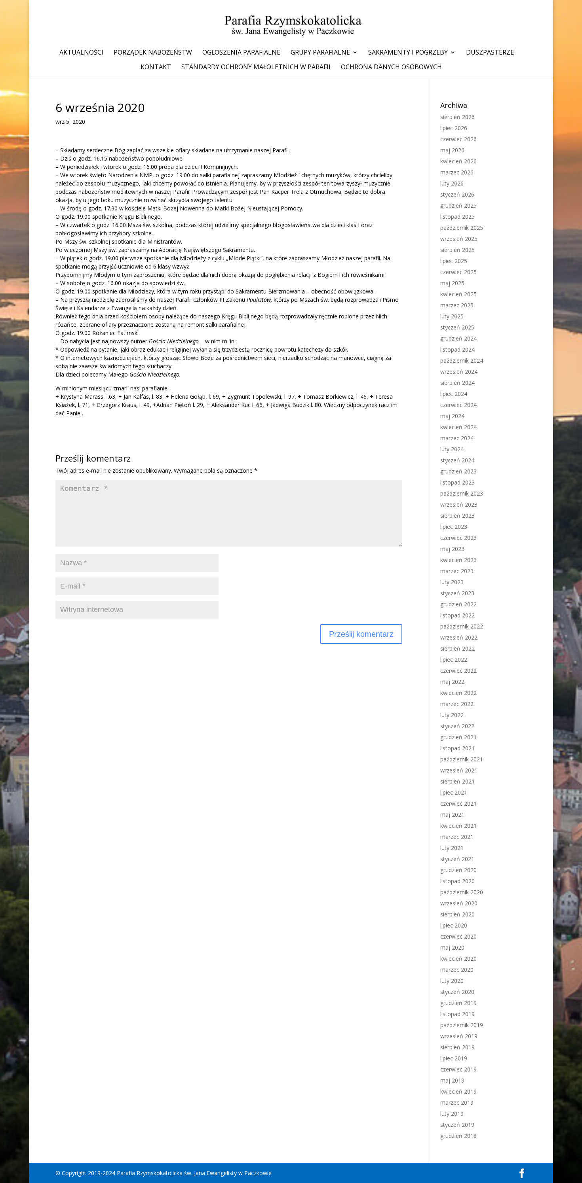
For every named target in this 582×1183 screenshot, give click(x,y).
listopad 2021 (457, 748)
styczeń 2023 (457, 593)
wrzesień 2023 (458, 504)
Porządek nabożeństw (153, 53)
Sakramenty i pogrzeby (408, 53)
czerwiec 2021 (458, 803)
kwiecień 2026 (458, 161)
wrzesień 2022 (458, 637)
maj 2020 (452, 947)
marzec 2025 (457, 305)
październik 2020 (461, 892)
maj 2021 (452, 814)
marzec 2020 (457, 969)
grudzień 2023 (458, 471)
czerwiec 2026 (458, 139)
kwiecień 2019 (458, 1091)
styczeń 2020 (457, 992)
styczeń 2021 (457, 859)
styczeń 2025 (457, 327)
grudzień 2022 (458, 604)
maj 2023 (452, 549)
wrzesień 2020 (458, 903)
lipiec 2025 (453, 261)
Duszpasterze (490, 53)
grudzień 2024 (458, 338)
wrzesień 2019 (458, 1036)
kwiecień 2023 (458, 560)
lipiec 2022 (453, 659)
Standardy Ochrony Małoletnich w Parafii (256, 67)
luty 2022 (452, 715)
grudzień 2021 (458, 737)
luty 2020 (452, 980)
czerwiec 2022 (458, 670)
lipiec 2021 (453, 792)
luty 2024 (452, 449)
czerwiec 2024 (458, 405)
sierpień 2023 (457, 515)
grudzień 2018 (458, 1135)
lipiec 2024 (453, 393)
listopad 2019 (457, 1014)
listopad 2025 (457, 216)
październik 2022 (461, 626)
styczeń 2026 (457, 194)
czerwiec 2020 (458, 936)
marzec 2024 (457, 438)
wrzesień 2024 (458, 371)
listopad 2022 (457, 615)
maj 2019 (452, 1080)
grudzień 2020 (458, 870)
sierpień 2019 (457, 1047)
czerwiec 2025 (458, 272)
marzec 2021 (457, 836)
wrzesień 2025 (458, 238)
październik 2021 (461, 759)
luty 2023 (452, 582)
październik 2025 (461, 227)
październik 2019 (461, 1025)
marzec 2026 (457, 172)
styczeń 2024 (457, 460)
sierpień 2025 (457, 250)
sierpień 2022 (457, 648)
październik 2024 (461, 360)
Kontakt (156, 67)
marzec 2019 (457, 1102)
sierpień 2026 (457, 117)
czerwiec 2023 (458, 537)
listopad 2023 (457, 482)
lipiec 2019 (453, 1058)
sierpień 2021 (457, 781)
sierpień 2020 (457, 914)
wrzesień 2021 (458, 770)
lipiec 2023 (453, 526)
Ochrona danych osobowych (391, 67)
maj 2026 (452, 150)
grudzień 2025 (458, 205)
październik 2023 (461, 493)
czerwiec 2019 (458, 1069)
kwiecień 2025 (458, 294)
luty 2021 (452, 848)
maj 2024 (452, 416)
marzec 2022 (457, 704)
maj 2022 (452, 681)
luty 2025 (452, 316)
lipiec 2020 (453, 925)
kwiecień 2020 (458, 958)
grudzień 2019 (458, 1003)
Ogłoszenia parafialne (241, 53)
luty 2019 (452, 1113)
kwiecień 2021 (458, 825)
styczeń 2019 (457, 1124)
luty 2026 (452, 183)
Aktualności (81, 53)
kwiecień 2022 (458, 693)
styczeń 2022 (457, 726)
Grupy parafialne (320, 53)
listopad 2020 (457, 881)
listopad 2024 (457, 349)
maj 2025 (452, 283)
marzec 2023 (457, 571)
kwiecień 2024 (458, 427)
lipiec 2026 (453, 128)
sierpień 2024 (457, 382)
